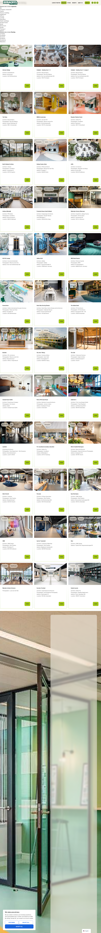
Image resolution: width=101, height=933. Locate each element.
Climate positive (56, 3)
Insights (74, 3)
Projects (63, 3)
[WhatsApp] (97, 3)
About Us (80, 3)
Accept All (19, 926)
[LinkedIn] (92, 3)
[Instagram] (95, 3)
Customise (12, 922)
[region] (19, 920)
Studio (69, 3)
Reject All (26, 922)
